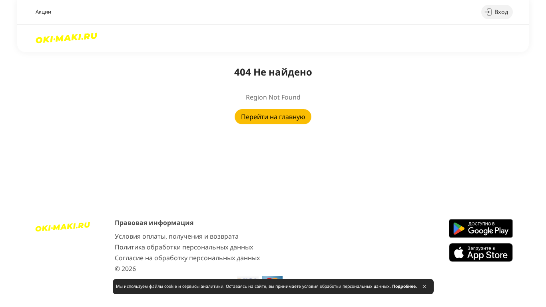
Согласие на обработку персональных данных (187, 257)
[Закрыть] (424, 287)
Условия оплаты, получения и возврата (177, 236)
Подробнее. (404, 286)
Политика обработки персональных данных (184, 247)
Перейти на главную (273, 116)
